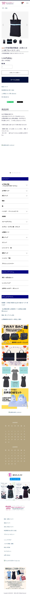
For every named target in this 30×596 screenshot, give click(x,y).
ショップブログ (7, 539)
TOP (3, 8)
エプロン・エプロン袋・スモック (11, 226)
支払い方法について (8, 526)
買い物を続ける (5, 97)
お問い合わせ (7, 555)
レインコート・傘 (7, 247)
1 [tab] (10, 172)
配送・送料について (8, 519)
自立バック (5, 195)
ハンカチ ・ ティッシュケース (10, 211)
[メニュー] (27, 3)
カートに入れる (15, 79)
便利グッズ (5, 253)
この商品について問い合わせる (9, 93)
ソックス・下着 (6, 258)
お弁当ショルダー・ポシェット (10, 288)
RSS (5, 547)
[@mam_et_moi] (9, 475)
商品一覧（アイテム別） (8, 315)
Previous (3, 25)
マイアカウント (7, 551)
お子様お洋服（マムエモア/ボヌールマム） (10, 185)
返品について (5, 86)
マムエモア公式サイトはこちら (12, 560)
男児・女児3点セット (7, 277)
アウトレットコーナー (8, 263)
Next (26, 25)
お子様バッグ (5, 190)
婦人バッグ (5, 237)
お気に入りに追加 (14, 72)
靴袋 (6, 8)
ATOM (8, 547)
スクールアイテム (7, 221)
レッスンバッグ (6, 283)
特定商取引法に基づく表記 (8, 90)
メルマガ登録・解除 (8, 543)
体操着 (4, 216)
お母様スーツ (5, 232)
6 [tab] (19, 172)
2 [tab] (12, 172)
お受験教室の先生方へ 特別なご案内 (11, 319)
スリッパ (4, 242)
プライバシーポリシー (9, 534)
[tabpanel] (15, 145)
